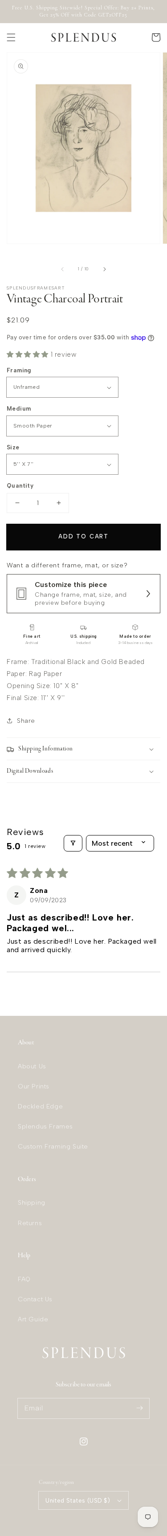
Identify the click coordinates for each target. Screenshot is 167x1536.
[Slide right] (104, 269)
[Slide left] (63, 269)
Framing (19, 370)
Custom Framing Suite (53, 1146)
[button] (11, 37)
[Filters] (73, 843)
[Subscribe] (139, 1408)
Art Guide (33, 1319)
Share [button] (26, 721)
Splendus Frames (45, 1126)
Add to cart (83, 536)
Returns (30, 1223)
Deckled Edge (40, 1106)
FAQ (24, 1279)
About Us (32, 1066)
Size (13, 447)
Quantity (20, 485)
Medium (19, 408)
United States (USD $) (77, 1500)
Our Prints (33, 1086)
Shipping (31, 1202)
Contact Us (35, 1299)
